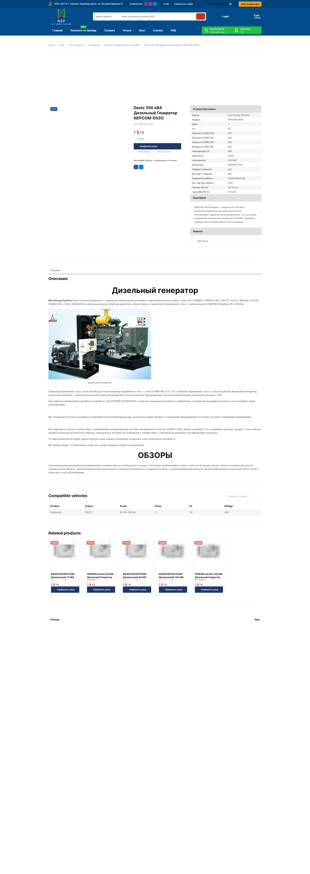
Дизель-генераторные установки (121, 45)
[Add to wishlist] (135, 151)
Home (51, 45)
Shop (61, 45)
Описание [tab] (55, 270)
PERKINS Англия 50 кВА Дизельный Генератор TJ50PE (100, 577)
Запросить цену (148, 146)
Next (257, 619)
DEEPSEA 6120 (235, 164)
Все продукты (76, 45)
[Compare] (154, 151)
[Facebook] (146, 4)
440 (230, 137)
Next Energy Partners (239, 115)
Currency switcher (216, 3)
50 (229, 128)
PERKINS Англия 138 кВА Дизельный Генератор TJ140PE (208, 577)
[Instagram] (150, 4)
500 (230, 142)
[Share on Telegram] (141, 167)
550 (230, 133)
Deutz (231, 155)
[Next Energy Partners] (61, 16)
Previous (54, 619)
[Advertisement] (155, 74)
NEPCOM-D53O (236, 119)
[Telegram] (155, 4)
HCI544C (232, 160)
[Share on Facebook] (136, 167)
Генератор (94, 45)
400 (230, 146)
